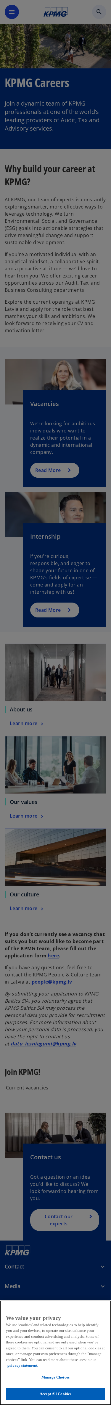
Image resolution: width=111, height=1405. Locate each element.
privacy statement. (22, 1365)
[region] (55, 1352)
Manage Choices (55, 1377)
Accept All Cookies (55, 1394)
